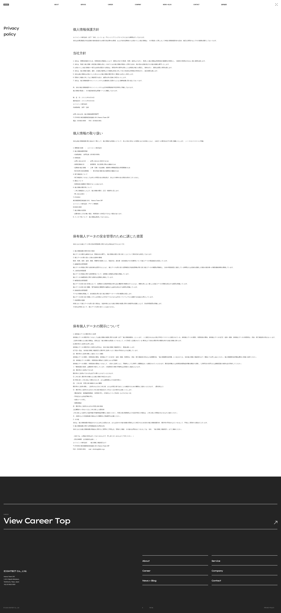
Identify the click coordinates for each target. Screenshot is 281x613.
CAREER (110, 4)
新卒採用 (224, 4)
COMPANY (138, 4)
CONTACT (196, 4)
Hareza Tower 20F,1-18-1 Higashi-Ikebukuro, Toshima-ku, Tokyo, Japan (11, 579)
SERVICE (83, 4)
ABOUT (56, 4)
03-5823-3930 (11, 584)
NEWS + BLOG (167, 4)
